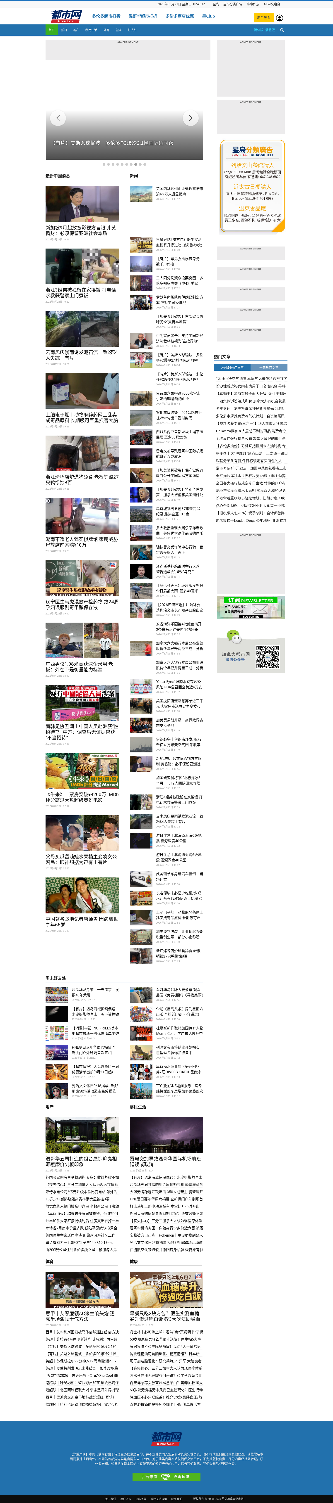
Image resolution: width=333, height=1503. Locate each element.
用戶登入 (264, 17)
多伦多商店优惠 (179, 16)
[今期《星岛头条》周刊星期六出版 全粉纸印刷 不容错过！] (141, 1014)
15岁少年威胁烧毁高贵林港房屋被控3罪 (78, 1199)
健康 (119, 30)
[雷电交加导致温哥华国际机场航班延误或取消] (141, 456)
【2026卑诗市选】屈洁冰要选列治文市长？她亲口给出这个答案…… (179, 610)
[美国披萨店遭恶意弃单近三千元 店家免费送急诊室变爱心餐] (141, 706)
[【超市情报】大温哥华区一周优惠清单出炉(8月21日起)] (57, 1072)
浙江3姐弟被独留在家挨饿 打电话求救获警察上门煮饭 (81, 292)
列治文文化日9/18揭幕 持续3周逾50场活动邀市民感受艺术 (95, 1091)
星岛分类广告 (232, 4)
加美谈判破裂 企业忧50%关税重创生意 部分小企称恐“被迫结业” (179, 937)
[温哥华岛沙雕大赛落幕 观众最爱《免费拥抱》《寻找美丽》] (141, 995)
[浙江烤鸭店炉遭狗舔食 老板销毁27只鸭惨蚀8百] (82, 454)
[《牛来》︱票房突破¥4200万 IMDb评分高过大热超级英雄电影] (82, 771)
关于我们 (110, 1499)
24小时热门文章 (232, 367)
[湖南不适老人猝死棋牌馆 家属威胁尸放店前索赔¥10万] (82, 516)
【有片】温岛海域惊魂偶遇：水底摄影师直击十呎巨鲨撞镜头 (95, 1014)
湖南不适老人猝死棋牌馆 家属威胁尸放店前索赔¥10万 (82, 542)
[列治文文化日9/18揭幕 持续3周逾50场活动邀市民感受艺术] (57, 1091)
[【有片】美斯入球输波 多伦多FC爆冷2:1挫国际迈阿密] (141, 360)
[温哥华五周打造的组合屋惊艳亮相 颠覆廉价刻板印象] (82, 1135)
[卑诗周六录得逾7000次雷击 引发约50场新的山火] (141, 398)
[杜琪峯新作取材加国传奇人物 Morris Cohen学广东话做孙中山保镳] (141, 1033)
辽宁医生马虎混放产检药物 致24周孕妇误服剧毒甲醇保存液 (82, 604)
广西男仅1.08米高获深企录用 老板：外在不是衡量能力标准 (79, 666)
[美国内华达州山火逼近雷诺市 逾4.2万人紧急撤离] (141, 194)
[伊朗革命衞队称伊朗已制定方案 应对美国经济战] (141, 302)
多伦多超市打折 (106, 16)
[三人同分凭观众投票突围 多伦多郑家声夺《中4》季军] (141, 283)
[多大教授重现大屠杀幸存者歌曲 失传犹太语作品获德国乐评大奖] (141, 533)
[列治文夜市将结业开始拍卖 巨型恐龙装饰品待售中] (141, 1052)
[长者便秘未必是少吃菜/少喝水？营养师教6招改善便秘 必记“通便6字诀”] (141, 898)
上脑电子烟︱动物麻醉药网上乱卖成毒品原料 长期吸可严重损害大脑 (82, 417)
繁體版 (270, 30)
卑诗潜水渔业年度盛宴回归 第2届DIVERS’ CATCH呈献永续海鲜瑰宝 (178, 1072)
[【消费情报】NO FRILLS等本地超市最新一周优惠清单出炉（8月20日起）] (57, 1033)
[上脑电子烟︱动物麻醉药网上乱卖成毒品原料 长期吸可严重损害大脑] (82, 391)
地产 (76, 30)
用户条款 (125, 1499)
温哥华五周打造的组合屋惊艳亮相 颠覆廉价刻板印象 (81, 1161)
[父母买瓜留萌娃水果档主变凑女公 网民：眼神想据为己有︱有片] (82, 833)
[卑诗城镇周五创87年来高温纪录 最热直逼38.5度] (141, 514)
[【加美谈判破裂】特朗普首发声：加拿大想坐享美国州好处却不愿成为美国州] (141, 495)
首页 (52, 30)
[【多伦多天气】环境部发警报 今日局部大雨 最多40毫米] (141, 591)
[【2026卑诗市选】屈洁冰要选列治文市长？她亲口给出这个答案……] (141, 610)
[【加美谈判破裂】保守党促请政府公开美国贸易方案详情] (141, 475)
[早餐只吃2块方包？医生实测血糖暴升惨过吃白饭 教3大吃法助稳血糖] (141, 245)
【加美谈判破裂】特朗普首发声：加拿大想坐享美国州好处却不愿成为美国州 (179, 495)
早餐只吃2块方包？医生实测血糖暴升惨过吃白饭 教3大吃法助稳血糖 (179, 245)
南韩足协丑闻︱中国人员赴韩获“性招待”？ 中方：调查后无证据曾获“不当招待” (82, 732)
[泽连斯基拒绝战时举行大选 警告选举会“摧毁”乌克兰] (141, 571)
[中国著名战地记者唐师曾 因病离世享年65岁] (82, 895)
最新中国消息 (58, 176)
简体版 (258, 30)
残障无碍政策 (159, 1499)
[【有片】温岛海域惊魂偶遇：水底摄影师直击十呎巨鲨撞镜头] (57, 1014)
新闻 (64, 30)
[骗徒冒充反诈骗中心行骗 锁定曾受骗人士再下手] (141, 552)
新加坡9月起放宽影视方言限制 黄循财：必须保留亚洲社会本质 (81, 230)
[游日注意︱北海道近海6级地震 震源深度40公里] (141, 841)
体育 (106, 30)
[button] (282, 30)
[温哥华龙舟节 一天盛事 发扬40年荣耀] (57, 995)
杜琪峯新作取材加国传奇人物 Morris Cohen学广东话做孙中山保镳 (181, 1033)
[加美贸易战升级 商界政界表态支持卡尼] (141, 725)
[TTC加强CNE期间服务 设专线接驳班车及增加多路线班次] (141, 1091)
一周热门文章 (268, 367)
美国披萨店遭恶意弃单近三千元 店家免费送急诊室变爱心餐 (179, 706)
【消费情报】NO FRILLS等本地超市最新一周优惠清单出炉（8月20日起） (95, 1033)
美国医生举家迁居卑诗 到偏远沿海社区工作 (80, 1235)
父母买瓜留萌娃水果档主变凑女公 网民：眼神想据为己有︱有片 (81, 859)
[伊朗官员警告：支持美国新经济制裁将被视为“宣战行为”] (141, 341)
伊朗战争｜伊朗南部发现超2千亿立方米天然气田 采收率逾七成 (179, 744)
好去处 (132, 30)
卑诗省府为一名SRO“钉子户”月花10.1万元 (79, 1242)
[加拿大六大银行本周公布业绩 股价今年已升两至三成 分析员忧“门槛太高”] (141, 648)
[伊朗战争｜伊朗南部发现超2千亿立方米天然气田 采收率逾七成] (141, 744)
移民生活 (91, 30)
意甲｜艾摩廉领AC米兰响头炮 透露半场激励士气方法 (80, 1316)
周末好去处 (56, 978)
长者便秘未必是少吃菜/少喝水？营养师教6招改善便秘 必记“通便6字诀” (179, 898)
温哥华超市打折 (143, 16)
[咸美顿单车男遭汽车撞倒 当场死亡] (141, 879)
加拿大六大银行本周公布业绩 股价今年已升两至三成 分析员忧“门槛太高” (181, 648)
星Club (208, 16)
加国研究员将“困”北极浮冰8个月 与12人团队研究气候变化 (178, 783)
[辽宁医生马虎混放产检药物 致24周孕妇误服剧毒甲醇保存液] (82, 578)
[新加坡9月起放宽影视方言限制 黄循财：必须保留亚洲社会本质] (82, 204)
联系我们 (176, 1499)
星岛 (216, 4)
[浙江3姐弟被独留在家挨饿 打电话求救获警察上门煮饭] (82, 266)
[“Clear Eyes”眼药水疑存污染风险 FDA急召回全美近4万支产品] (141, 687)
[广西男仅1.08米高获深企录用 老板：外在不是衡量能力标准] (82, 641)
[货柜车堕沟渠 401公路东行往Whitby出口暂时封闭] (141, 418)
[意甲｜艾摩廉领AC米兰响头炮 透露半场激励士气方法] (82, 1290)
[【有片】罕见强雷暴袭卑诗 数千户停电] (141, 264)
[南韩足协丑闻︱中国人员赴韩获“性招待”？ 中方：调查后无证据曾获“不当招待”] (82, 703)
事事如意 (253, 4)
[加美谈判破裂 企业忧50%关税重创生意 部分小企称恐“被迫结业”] (141, 937)
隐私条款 (140, 1499)
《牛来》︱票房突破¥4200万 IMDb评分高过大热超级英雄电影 (82, 797)
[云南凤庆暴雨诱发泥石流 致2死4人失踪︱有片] (82, 329)
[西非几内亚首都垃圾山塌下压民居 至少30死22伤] (141, 437)
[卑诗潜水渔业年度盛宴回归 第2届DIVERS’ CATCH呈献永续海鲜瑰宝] (141, 1072)
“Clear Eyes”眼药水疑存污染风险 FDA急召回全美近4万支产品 (179, 687)
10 (144, 164)
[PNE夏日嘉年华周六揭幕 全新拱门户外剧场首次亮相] (57, 1052)
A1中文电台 (272, 4)
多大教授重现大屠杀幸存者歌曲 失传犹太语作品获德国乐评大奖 (179, 533)
